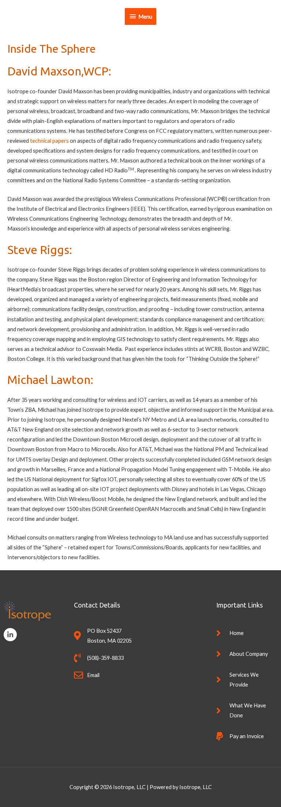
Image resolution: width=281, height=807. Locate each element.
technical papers (49, 141)
